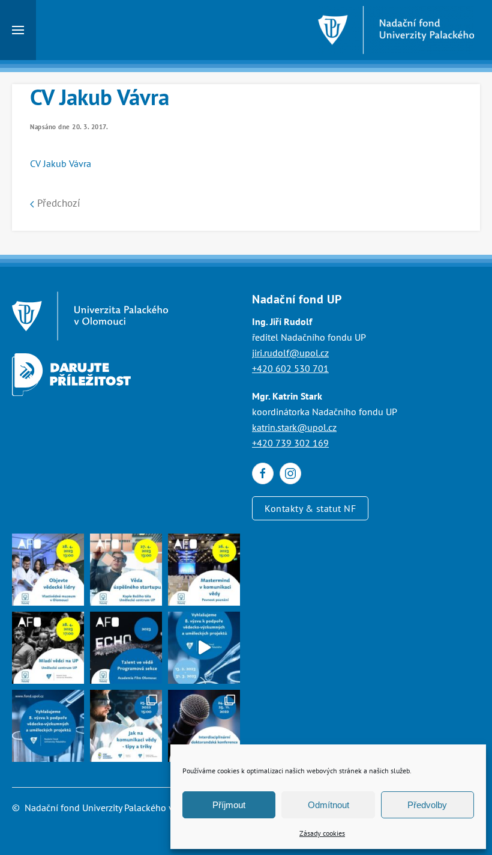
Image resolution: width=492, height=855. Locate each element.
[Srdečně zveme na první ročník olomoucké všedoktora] (204, 726)
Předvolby (427, 805)
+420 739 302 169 (290, 443)
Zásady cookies (322, 833)
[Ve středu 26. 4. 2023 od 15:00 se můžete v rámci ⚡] (204, 570)
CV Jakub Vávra (60, 163)
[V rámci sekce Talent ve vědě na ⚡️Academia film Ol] (48, 648)
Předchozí (57, 203)
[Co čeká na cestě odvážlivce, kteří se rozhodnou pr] (126, 570)
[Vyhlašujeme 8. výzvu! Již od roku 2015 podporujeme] (204, 648)
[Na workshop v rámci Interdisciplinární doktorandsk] (126, 726)
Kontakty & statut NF (310, 508)
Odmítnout (328, 805)
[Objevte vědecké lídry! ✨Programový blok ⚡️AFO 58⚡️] (48, 570)
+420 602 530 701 (290, 368)
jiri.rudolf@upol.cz (290, 353)
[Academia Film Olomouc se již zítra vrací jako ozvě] (126, 648)
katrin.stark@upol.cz (294, 427)
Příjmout (228, 805)
